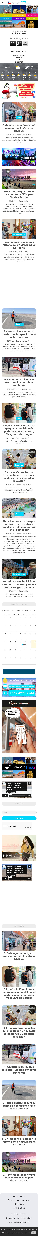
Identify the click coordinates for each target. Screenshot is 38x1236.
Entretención (19, 235)
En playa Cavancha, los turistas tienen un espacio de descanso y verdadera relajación (19, 476)
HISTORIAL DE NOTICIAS (20, 1200)
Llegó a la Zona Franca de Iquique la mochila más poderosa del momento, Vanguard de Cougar (19, 430)
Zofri (19, 118)
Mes (18, 610)
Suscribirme (19, 818)
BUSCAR (20, 1204)
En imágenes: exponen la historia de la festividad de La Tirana (19, 245)
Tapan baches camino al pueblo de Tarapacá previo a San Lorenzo (19, 334)
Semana (25, 610)
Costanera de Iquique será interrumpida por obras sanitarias (19, 382)
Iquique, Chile (19, 32)
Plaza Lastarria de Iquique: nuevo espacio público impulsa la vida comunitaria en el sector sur (19, 525)
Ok (34, 1233)
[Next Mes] (34, 610)
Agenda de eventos (19, 604)
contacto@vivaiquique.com (19, 1222)
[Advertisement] (19, 286)
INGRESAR (20, 1208)
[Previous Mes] (30, 610)
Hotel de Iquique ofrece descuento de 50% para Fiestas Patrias (19, 194)
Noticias (19, 324)
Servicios (19, 465)
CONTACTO (20, 1196)
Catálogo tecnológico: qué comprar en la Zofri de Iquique (19, 128)
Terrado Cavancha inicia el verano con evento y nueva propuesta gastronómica (19, 584)
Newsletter (19, 804)
